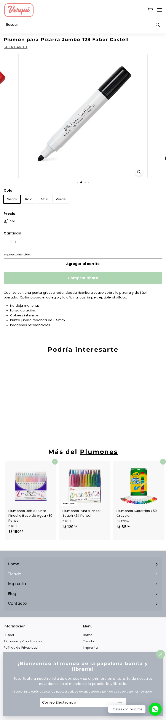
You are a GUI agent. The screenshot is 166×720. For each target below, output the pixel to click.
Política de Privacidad (21, 647)
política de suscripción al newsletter (127, 691)
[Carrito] (150, 10)
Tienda (88, 641)
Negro (12, 199)
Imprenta (90, 647)
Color (9, 190)
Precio (9, 213)
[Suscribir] (120, 702)
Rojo (29, 199)
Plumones (99, 451)
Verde (61, 199)
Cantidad (12, 233)
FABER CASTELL (15, 47)
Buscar (9, 635)
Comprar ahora (83, 278)
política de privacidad (83, 691)
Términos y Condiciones (23, 641)
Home (88, 635)
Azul (44, 199)
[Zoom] (139, 172)
